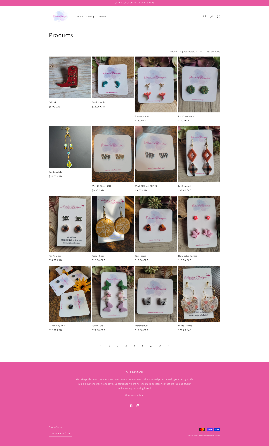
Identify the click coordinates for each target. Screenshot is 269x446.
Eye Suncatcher (56, 172)
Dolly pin (53, 102)
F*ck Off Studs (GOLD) (102, 186)
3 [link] (126, 345)
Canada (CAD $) (59, 433)
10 (160, 345)
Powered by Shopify (212, 435)
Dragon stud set (142, 116)
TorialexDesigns (199, 435)
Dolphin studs (98, 102)
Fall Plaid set (55, 256)
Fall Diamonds (184, 186)
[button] (204, 16)
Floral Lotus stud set (187, 256)
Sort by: (173, 51)
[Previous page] (100, 345)
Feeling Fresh (98, 256)
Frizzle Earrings (185, 326)
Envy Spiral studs (186, 116)
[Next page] (168, 345)
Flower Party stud (57, 326)
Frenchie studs (141, 326)
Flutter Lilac (97, 326)
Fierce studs (140, 256)
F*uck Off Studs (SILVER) (146, 186)
